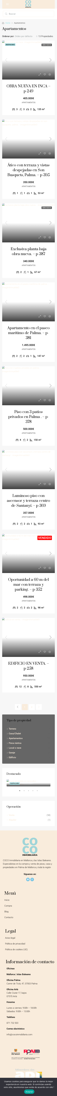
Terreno (12, 728)
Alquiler (12, 820)
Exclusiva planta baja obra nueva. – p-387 (28, 251)
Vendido (44, 538)
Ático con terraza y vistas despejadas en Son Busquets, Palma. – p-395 (28, 170)
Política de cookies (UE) (16, 949)
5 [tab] (38, 791)
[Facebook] (28, 879)
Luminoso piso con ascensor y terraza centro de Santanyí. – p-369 (28, 500)
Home (7, 23)
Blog (6, 911)
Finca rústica (15, 743)
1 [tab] (21, 791)
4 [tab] (34, 791)
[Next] (39, 707)
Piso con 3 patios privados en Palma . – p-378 (28, 417)
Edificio (12, 757)
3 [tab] (29, 791)
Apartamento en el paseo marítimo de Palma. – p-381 (28, 333)
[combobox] (26, 36)
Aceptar (29, 1092)
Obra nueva (46, 45)
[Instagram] (32, 879)
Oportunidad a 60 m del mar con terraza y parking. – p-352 (28, 584)
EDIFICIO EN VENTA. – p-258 (28, 666)
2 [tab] (25, 791)
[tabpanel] (28, 782)
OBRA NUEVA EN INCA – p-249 (28, 89)
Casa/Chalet (15, 733)
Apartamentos (16, 738)
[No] (53, 1086)
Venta (11, 815)
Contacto (8, 917)
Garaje (12, 752)
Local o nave (15, 748)
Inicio (6, 900)
